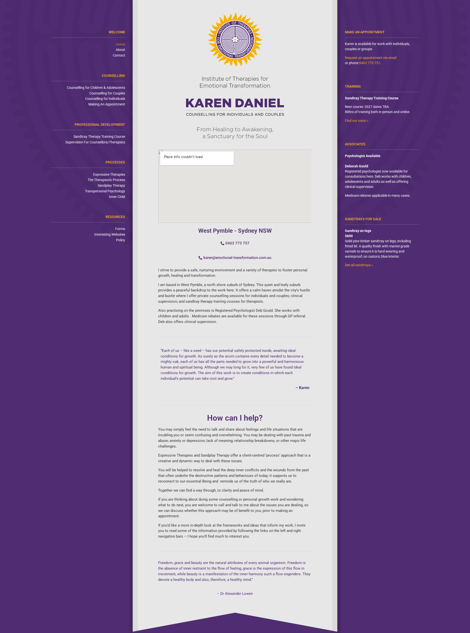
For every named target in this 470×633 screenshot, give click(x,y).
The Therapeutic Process (106, 180)
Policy (120, 240)
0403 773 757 (369, 63)
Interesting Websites (109, 234)
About (120, 50)
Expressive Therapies (109, 174)
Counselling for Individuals (105, 99)
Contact (119, 55)
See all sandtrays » (359, 265)
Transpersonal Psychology (105, 191)
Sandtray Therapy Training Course (99, 136)
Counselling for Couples (107, 93)
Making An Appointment (106, 104)
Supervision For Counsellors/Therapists (95, 142)
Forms (120, 229)
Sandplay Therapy (111, 185)
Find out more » (356, 121)
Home (120, 44)
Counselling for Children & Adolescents (96, 88)
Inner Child (117, 197)
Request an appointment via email (370, 58)
